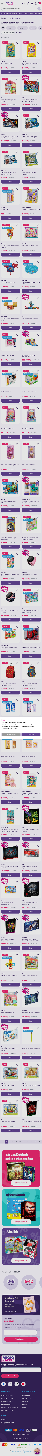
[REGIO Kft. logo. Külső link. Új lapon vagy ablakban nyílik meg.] (3, 720)
